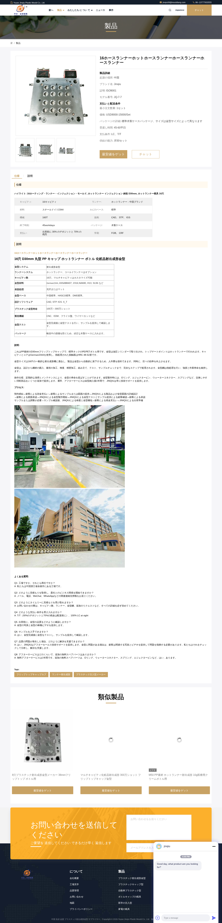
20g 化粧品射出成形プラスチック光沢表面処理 (176, 775)
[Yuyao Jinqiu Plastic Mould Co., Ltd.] (20, 10)
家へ (51, 10)
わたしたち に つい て (79, 10)
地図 (72, 903)
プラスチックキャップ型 (130, 884)
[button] (16, 748)
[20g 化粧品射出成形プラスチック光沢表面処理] (179, 740)
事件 (111, 10)
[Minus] (214, 846)
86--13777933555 (203, 2)
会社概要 (74, 878)
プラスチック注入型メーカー (91, 674)
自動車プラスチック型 (129, 890)
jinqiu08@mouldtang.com (174, 2)
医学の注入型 (125, 903)
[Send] (213, 917)
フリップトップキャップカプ (31, 674)
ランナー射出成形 (61, 674)
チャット (199, 10)
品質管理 (74, 890)
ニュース (100, 10)
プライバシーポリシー (81, 909)
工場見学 (74, 884)
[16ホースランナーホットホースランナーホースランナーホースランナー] (56, 96)
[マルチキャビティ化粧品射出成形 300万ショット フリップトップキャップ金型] (42, 740)
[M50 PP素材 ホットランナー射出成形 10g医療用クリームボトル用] (111, 740)
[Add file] (157, 917)
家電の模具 (124, 909)
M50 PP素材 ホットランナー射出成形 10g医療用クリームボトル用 (110, 777)
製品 (59, 10)
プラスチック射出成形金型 (132, 878)
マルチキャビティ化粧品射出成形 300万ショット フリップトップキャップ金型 (42, 777)
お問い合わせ (76, 896)
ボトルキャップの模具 (129, 896)
